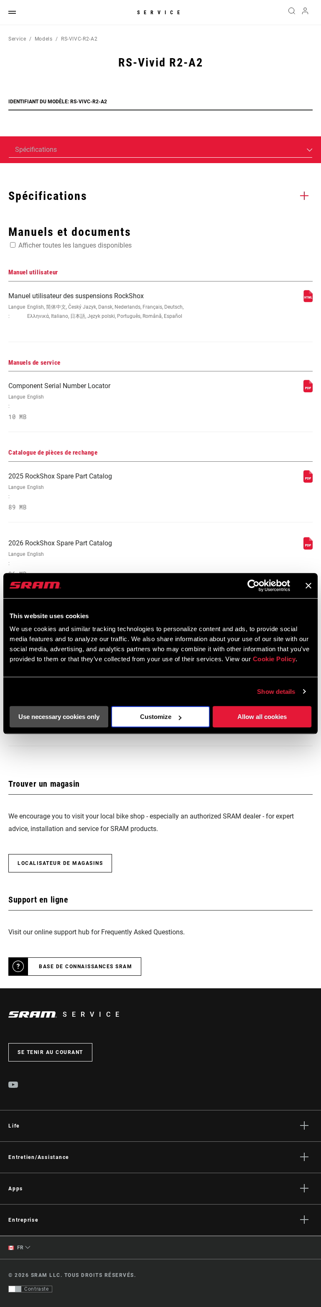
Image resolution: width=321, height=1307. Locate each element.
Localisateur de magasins (60, 863)
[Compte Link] (305, 13)
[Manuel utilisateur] (308, 300)
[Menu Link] (12, 13)
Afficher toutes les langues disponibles (75, 245)
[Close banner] (308, 585)
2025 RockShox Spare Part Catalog (60, 491)
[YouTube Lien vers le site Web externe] (13, 1086)
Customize (155, 716)
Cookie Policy (274, 658)
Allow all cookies (262, 716)
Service (160, 12)
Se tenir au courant (50, 1052)
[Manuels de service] (308, 390)
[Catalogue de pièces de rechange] (308, 480)
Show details (276, 691)
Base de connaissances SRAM (85, 966)
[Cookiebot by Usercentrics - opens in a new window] (253, 585)
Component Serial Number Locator (59, 401)
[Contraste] (15, 1289)
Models (44, 39)
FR (19, 1248)
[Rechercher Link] (292, 12)
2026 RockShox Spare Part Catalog (60, 558)
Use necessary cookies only (58, 716)
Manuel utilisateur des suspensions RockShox (95, 305)
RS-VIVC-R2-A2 (79, 39)
